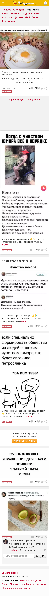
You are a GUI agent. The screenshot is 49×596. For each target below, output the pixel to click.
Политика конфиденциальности (28, 584)
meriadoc (14, 550)
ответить (30, 550)
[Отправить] (43, 556)
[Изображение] (37, 556)
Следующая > (34, 99)
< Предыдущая (16, 99)
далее (5, 245)
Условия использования (16, 588)
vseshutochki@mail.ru (32, 580)
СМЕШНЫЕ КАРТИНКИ (24, 441)
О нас (5, 584)
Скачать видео (10, 573)
